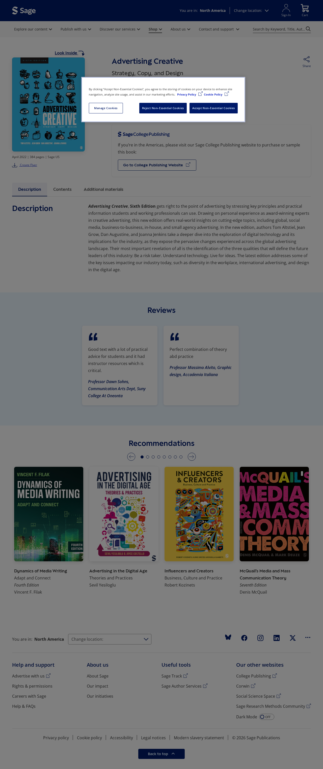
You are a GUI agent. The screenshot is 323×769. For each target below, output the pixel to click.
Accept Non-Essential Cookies (213, 108)
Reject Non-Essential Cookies (163, 108)
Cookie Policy (213, 94)
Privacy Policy (187, 94)
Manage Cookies (106, 108)
